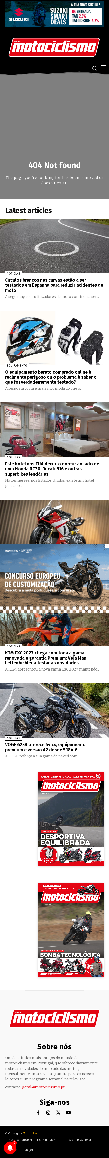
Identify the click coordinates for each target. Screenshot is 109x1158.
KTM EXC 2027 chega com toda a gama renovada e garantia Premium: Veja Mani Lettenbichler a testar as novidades (46, 658)
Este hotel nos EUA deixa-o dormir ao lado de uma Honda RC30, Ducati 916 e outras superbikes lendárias (52, 469)
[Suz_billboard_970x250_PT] (54, 25)
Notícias (13, 273)
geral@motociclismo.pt (43, 1087)
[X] (58, 1113)
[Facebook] (38, 1113)
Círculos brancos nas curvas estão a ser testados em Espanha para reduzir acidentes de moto (54, 285)
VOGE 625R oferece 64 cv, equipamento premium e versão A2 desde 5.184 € (45, 747)
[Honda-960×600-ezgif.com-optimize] (54, 611)
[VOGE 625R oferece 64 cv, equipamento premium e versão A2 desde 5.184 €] (54, 710)
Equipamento (17, 365)
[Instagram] (48, 1113)
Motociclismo (31, 1133)
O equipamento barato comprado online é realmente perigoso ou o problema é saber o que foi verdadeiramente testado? (51, 377)
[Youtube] (68, 1113)
